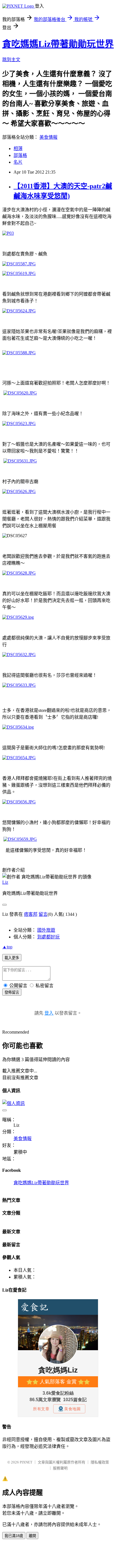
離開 (32, 1536)
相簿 (18, 148)
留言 (43, 914)
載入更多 (12, 958)
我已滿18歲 (14, 1536)
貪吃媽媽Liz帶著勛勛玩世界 (58, 44)
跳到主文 (11, 59)
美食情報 (48, 137)
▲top (7, 946)
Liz (5, 882)
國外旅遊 (46, 930)
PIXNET (26, 1462)
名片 (18, 162)
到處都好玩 (48, 936)
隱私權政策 (100, 1462)
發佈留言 (12, 992)
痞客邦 (30, 914)
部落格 (20, 155)
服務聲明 (60, 1468)
